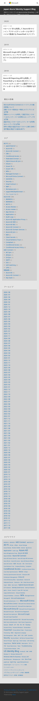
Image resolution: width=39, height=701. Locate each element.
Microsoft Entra (27, 601)
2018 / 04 (7, 511)
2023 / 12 (7, 360)
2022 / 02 (7, 414)
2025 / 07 (7, 317)
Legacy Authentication (9, 593)
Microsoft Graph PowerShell (11, 617)
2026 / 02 (7, 302)
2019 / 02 (7, 489)
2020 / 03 (7, 467)
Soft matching (11, 265)
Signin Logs (16, 640)
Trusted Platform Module (10, 648)
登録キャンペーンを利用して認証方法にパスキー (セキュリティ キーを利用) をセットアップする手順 (19, 116)
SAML (15, 635)
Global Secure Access (28, 582)
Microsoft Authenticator (18, 598)
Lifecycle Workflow (20, 593)
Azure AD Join (10, 232)
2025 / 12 (7, 307)
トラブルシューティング (11, 672)
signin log (13, 662)
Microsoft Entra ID (11, 609)
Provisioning (7, 633)
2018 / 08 (7, 501)
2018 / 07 (7, 503)
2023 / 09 (7, 368)
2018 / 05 (7, 508)
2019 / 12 (7, 474)
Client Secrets (10, 237)
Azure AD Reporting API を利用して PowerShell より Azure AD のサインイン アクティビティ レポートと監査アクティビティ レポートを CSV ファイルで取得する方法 (19, 83)
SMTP (8, 260)
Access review (10, 209)
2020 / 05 (7, 462)
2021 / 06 (7, 433)
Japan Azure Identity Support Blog (19, 9)
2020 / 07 (7, 457)
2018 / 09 (7, 499)
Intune (8, 164)
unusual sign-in (7, 664)
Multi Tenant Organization (25, 622)
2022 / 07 (7, 401)
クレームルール (11, 194)
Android (23, 548)
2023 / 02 (7, 385)
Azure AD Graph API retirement (25, 558)
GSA (21, 582)
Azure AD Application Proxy (15, 219)
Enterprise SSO (26, 574)
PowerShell (8, 630)
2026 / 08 (7, 292)
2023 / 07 (7, 372)
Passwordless (27, 627)
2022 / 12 (7, 389)
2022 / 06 (7, 404)
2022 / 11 (7, 392)
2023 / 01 (7, 387)
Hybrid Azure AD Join (13, 161)
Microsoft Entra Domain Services (27, 603)
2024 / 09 (7, 338)
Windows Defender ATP (16, 654)
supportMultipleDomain (14, 192)
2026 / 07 (7, 295)
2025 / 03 (7, 326)
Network (6, 625)
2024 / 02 (7, 355)
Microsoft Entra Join (9, 611)
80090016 (9, 199)
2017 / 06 (7, 528)
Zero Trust (28, 659)
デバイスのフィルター (9, 667)
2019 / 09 (7, 482)
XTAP (22, 659)
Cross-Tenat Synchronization (11, 572)
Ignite (5, 590)
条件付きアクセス (8, 675)
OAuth (11, 625)
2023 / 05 (7, 377)
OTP (15, 625)
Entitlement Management (10, 577)
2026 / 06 (7, 297)
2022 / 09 (7, 397)
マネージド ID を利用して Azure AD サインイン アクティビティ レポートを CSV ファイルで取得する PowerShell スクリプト (19, 31)
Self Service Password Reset (26, 638)
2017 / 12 (7, 521)
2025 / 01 (7, 331)
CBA (7, 154)
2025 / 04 (7, 324)
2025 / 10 (7, 309)
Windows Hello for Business (12, 657)
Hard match (14, 585)
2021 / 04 (7, 438)
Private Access (28, 630)
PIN (21, 625)
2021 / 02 (7, 443)
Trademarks (32, 690)
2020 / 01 (7, 472)
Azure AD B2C (10, 224)
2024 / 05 (7, 348)
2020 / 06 (7, 460)
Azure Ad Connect (8, 563)
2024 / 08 (7, 341)
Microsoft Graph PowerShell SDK (12, 619)
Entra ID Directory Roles (10, 579)
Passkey (27, 625)
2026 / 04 (7, 300)
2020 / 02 (7, 470)
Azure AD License (15, 561)
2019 (6, 45)
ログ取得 (22, 672)
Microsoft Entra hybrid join (10, 614)
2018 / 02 (7, 516)
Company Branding (20, 566)
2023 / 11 (7, 363)
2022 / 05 (7, 406)
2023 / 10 (7, 365)
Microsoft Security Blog (28, 619)
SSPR (25, 635)
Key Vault (9, 278)
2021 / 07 (7, 431)
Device (21, 572)
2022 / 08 (7, 399)
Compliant (9, 242)
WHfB (30, 651)
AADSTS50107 (10, 146)
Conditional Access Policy (15, 247)
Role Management (8, 635)
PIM (18, 625)
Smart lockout (11, 184)
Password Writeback (18, 627)
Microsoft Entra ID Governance (27, 609)
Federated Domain (12, 159)
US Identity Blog (11, 651)
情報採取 (7, 270)
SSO (7, 263)
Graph (5, 585)
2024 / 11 (7, 336)
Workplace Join (11, 189)
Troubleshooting (27, 646)
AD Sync (9, 252)
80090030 (9, 202)
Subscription (25, 643)
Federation (17, 582)
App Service (10, 212)
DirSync (8, 257)
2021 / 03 (7, 440)
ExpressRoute (20, 579)
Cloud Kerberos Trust (13, 240)
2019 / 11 (7, 477)
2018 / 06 (7, 506)
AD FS (6, 143)
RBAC (12, 633)
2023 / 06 (7, 375)
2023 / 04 (7, 380)
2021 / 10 (7, 423)
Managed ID (7, 598)
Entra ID (21, 577)
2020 (6, 21)
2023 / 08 (7, 370)
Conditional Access (12, 156)
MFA (7, 171)
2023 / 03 (7, 382)
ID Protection (7, 587)
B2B (7, 235)
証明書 (15, 675)
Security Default (15, 638)
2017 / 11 (7, 523)
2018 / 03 (7, 513)
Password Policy (8, 627)
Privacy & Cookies (10, 690)
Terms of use (22, 690)
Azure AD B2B (10, 222)
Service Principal (8, 640)
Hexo (14, 695)
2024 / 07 (7, 343)
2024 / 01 (7, 358)
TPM (5, 646)
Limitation (16, 595)
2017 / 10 (7, 525)
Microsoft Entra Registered (22, 611)
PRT (24, 625)
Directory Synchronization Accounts (12, 574)
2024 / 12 (7, 334)
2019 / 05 (7, 487)
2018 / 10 (7, 496)
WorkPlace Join (8, 659)
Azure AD (9, 149)
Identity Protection (30, 587)
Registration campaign (20, 633)
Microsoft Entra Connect (14, 176)
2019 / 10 (7, 479)
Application (10, 214)
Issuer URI (9, 169)
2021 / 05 (7, 436)
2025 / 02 (7, 329)
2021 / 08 (7, 428)
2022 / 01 (7, 416)
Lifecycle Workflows (8, 595)
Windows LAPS (25, 656)
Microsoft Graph (24, 614)
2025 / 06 (7, 319)
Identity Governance (18, 587)
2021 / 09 (7, 426)
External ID (27, 579)
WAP (7, 187)
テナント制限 (23, 664)
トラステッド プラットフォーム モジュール (14, 670)
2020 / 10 (7, 450)
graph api (6, 662)
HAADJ (9, 585)
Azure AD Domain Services (15, 230)
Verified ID (22, 651)
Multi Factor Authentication (10, 622)
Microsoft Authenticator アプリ (11, 601)
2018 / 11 (7, 494)
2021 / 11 (7, 421)
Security (8, 181)
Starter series (16, 643)
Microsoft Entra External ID (10, 606)
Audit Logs (9, 217)
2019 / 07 (7, 484)
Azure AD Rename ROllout (27, 561)
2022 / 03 (7, 411)
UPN (7, 268)
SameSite (9, 179)
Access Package (23, 545)
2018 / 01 (7, 518)
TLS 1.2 (30, 643)
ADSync (8, 255)
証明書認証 (20, 675)
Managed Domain (12, 174)
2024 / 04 (7, 350)
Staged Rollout (7, 643)
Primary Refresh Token (18, 630)
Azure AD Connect (12, 151)
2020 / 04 (7, 465)
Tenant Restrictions (12, 646)
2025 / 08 (7, 314)
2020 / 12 (7, 448)
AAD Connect (8, 250)
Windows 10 (7, 654)
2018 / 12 (7, 491)
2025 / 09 (7, 312)
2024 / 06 (7, 346)
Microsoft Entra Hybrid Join (25, 606)
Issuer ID (9, 166)
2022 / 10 (7, 394)
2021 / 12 (7, 419)
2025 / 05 (7, 321)
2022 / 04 (7, 409)
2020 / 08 (7, 455)
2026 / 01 (7, 304)
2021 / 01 (7, 445)
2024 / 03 (7, 353)
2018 (6, 71)
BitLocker (19, 563)
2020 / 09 (7, 452)
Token (19, 646)
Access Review (11, 207)
